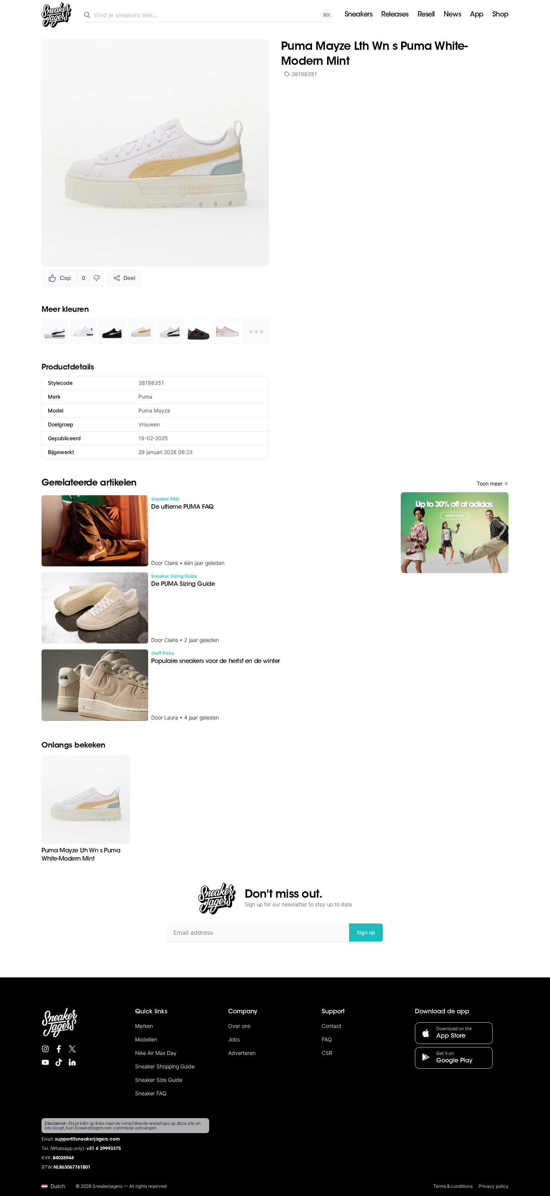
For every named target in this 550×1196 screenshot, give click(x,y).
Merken (144, 1026)
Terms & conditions (453, 1186)
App (476, 15)
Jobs (234, 1039)
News (452, 15)
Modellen (146, 1039)
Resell (426, 15)
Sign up (366, 932)
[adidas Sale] (454, 532)
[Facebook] (58, 1049)
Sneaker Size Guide (158, 1080)
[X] (72, 1049)
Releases (394, 15)
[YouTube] (45, 1062)
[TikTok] (58, 1062)
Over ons (239, 1026)
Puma (145, 396)
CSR (327, 1053)
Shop (500, 15)
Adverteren (242, 1053)
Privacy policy (493, 1186)
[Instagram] (45, 1049)
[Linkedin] (72, 1062)
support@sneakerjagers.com (87, 1139)
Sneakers (358, 15)
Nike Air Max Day (156, 1053)
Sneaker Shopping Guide (165, 1066)
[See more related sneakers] (256, 331)
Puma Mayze (154, 410)
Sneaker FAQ (150, 1093)
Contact (331, 1026)
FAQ (327, 1039)
